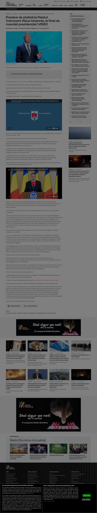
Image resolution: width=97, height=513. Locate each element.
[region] (48, 498)
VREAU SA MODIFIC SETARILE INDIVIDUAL (86, 499)
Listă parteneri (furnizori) (49, 501)
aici (18, 504)
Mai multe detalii (30, 493)
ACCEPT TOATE (87, 495)
